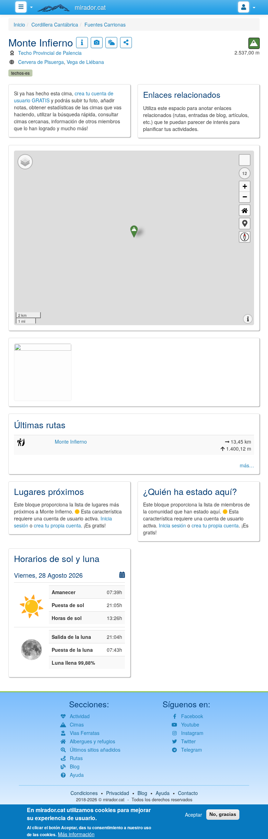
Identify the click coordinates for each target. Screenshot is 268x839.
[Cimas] (254, 43)
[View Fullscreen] (244, 160)
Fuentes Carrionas (105, 24)
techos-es (20, 73)
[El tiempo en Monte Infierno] (111, 42)
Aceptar (193, 814)
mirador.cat (114, 799)
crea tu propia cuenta (57, 525)
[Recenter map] (244, 210)
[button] (244, 223)
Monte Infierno (71, 441)
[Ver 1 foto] (97, 42)
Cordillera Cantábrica (54, 24)
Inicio (19, 24)
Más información (76, 834)
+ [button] (245, 186)
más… (247, 465)
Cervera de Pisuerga (41, 61)
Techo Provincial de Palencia (50, 52)
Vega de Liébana (85, 61)
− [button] (245, 196)
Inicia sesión (172, 525)
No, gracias (222, 814)
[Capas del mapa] (25, 161)
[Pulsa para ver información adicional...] (82, 42)
